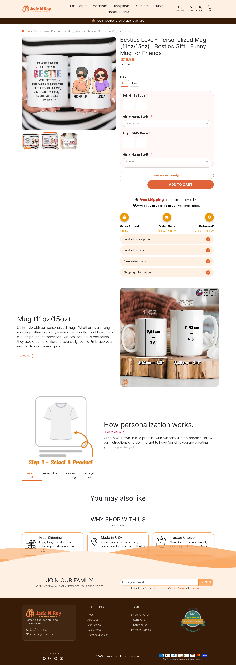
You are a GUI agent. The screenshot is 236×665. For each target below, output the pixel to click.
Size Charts (94, 629)
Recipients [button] (122, 6)
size (123, 77)
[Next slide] (213, 508)
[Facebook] (44, 658)
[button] (179, 8)
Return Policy (139, 619)
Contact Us (94, 624)
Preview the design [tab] (70, 475)
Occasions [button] (99, 6)
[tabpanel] (61, 431)
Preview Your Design (166, 175)
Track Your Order (97, 634)
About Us (92, 619)
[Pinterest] (56, 658)
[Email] (62, 658)
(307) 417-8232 (38, 630)
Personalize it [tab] (51, 473)
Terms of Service (177, 588)
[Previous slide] (23, 508)
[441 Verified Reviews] (194, 633)
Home (26, 31)
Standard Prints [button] (117, 12)
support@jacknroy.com (44, 634)
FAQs (90, 614)
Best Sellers (78, 6)
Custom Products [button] (149, 6)
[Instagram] (50, 658)
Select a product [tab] (32, 475)
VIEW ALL (25, 356)
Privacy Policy (195, 588)
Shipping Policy (140, 614)
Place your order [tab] (89, 475)
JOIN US (206, 582)
